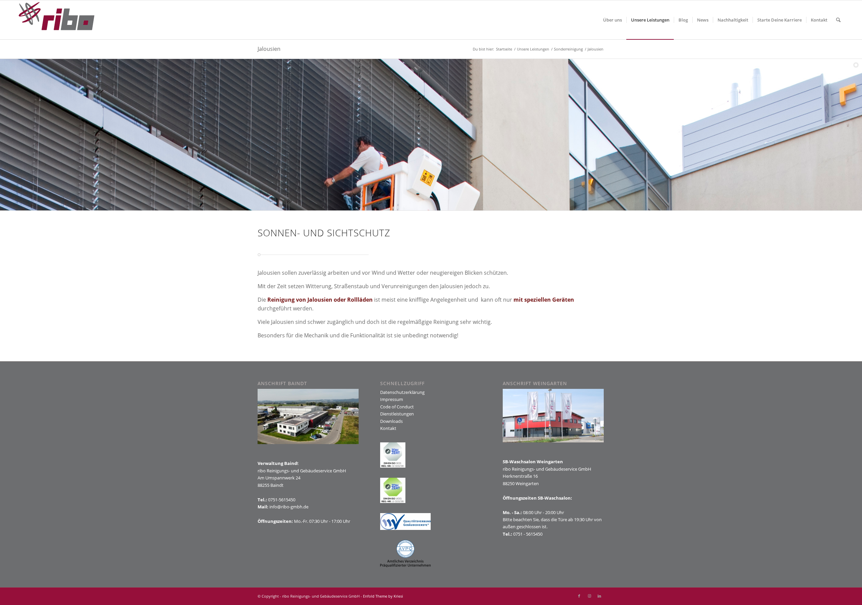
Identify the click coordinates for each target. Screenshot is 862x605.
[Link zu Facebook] (579, 596)
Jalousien (269, 49)
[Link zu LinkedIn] (599, 596)
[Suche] (838, 19)
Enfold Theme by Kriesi (383, 596)
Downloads (391, 421)
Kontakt (388, 428)
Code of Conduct (397, 407)
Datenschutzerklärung (402, 392)
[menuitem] (612, 19)
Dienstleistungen (397, 414)
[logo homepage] (56, 19)
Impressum (391, 399)
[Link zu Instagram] (589, 596)
